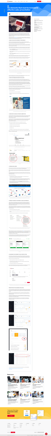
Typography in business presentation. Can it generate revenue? (16, 368)
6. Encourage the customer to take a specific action (38, 29)
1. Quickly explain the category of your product (38, 20)
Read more (21, 388)
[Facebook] (38, 432)
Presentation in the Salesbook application (37, 31)
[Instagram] (39, 432)
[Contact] (46, 434)
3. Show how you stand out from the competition (38, 24)
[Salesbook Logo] (10, 1)
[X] (43, 432)
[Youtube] (40, 432)
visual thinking (15, 37)
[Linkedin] (41, 432)
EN (42, 1)
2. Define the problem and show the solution (38, 22)
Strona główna (7, 4)
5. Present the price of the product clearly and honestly (38, 27)
